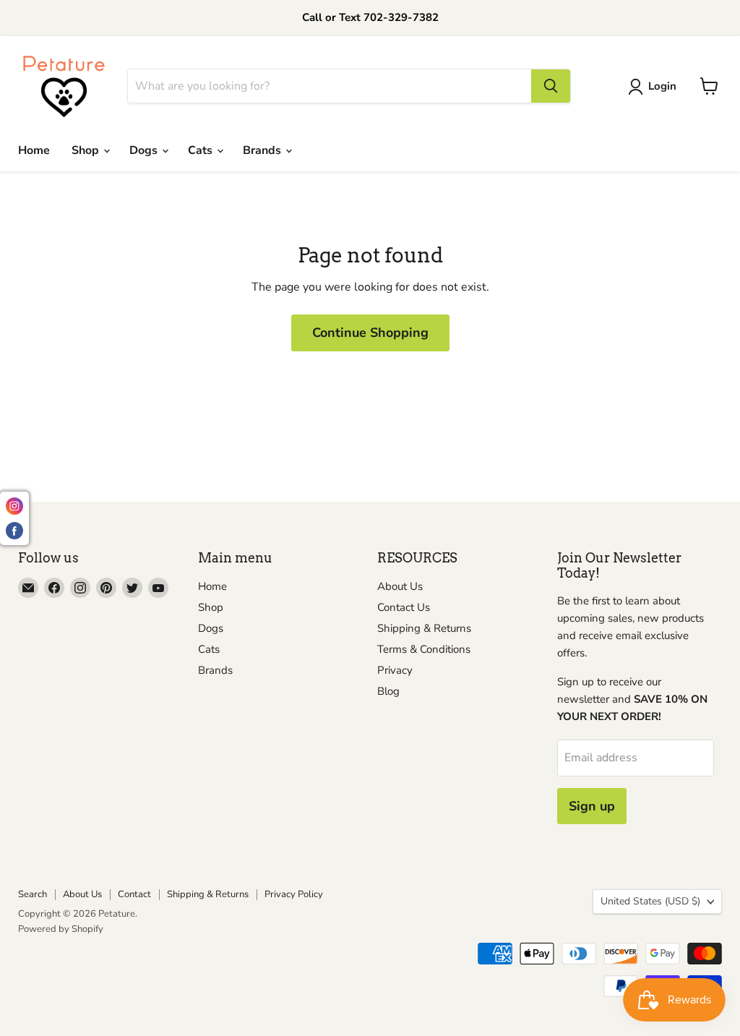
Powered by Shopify (60, 929)
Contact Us (403, 607)
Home (34, 150)
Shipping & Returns (424, 628)
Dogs (144, 150)
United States (650, 901)
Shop (87, 150)
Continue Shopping (370, 332)
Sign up (592, 806)
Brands (263, 150)
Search (32, 894)
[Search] (550, 86)
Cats (201, 150)
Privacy (395, 670)
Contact (134, 894)
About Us (400, 586)
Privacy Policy (293, 894)
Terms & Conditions (423, 649)
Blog (388, 691)
